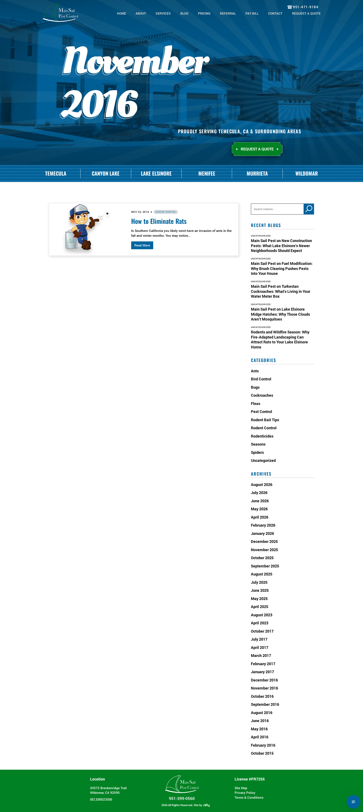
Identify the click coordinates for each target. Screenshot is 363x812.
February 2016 (263, 745)
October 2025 (262, 557)
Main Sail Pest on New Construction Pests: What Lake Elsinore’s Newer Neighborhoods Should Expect (281, 245)
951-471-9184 (305, 7)
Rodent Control (166, 212)
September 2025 (265, 565)
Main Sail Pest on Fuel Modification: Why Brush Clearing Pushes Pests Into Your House (282, 268)
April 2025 (259, 606)
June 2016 (260, 720)
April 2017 (259, 647)
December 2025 (264, 541)
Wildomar (306, 173)
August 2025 (261, 574)
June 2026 (260, 500)
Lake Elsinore (156, 173)
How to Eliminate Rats (158, 221)
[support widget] (353, 802)
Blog (184, 13)
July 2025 (259, 582)
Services (163, 13)
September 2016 (265, 704)
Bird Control (261, 378)
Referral (228, 13)
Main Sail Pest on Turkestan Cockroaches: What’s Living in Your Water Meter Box (280, 291)
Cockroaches (262, 395)
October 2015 (262, 753)
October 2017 (262, 631)
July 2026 (259, 492)
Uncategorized (263, 460)
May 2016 (259, 728)
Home (121, 13)
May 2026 (259, 508)
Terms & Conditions (249, 797)
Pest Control (261, 411)
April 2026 (259, 517)
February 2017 (263, 663)
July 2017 (259, 639)
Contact (275, 13)
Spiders (257, 452)
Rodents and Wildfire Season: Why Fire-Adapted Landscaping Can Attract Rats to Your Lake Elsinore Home (280, 339)
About (141, 13)
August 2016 (261, 712)
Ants (255, 370)
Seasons (258, 444)
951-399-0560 (182, 798)
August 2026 (261, 484)
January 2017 (262, 671)
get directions (101, 799)
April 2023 (259, 622)
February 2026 (263, 525)
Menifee (206, 173)
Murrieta (257, 173)
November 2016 (264, 688)
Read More (142, 245)
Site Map (241, 788)
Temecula (55, 173)
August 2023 (261, 614)
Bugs (255, 387)
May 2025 (259, 598)
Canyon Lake (106, 173)
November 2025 (264, 549)
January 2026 (262, 533)
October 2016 (262, 696)
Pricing (204, 13)
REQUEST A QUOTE (306, 13)
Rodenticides (262, 436)
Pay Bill (252, 13)
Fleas (255, 403)
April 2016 (259, 736)
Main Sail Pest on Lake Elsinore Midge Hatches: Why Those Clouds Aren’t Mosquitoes (280, 314)
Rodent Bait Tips (265, 419)
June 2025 (260, 590)
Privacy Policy (245, 792)
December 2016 (264, 680)
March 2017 (261, 655)
